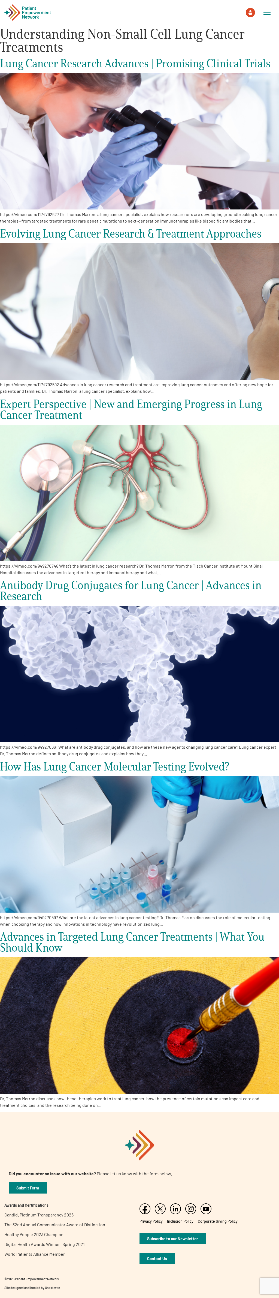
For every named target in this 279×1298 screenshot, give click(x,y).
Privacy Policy (151, 1221)
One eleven (52, 1288)
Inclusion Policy (180, 1221)
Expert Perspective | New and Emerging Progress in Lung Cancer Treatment (131, 409)
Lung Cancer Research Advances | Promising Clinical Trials (135, 63)
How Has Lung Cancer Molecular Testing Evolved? (114, 766)
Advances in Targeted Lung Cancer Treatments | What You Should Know (132, 942)
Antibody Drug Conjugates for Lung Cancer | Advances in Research (131, 590)
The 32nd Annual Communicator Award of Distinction (54, 1224)
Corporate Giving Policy (218, 1221)
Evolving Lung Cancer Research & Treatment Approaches (130, 233)
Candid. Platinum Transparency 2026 (39, 1214)
